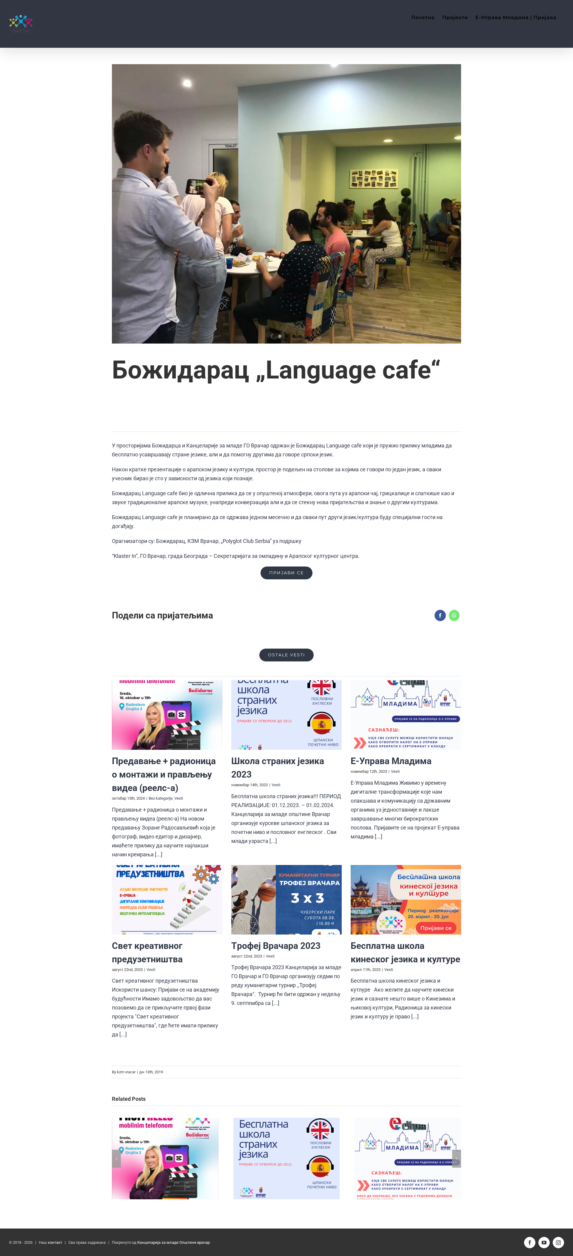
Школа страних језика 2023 (286, 1158)
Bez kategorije (160, 798)
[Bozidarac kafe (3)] (286, 204)
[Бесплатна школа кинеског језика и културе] (406, 900)
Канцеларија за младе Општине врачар (173, 1242)
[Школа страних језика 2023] (286, 715)
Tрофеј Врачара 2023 (276, 946)
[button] (116, 1159)
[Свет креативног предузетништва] (167, 900)
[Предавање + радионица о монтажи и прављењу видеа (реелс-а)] (167, 715)
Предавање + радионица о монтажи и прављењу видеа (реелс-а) (164, 774)
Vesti (178, 798)
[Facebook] (440, 615)
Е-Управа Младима (391, 761)
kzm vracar (126, 1072)
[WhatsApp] (454, 615)
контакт (55, 1242)
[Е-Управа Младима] (406, 715)
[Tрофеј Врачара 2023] (286, 900)
